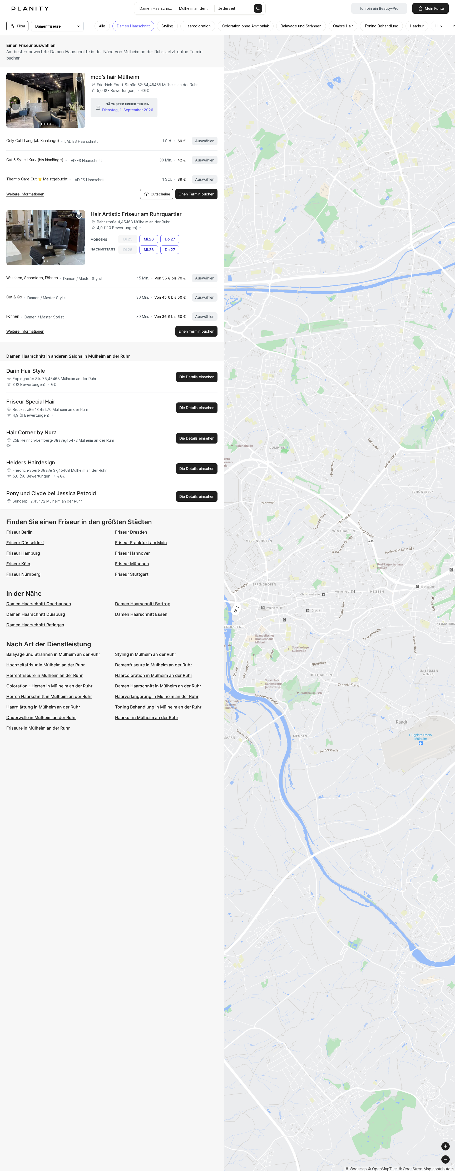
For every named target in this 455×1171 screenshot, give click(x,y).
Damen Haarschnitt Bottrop (142, 603)
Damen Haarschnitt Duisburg (35, 614)
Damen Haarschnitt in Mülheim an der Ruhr (158, 685)
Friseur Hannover (132, 553)
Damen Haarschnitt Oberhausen (38, 603)
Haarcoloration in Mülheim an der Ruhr (153, 675)
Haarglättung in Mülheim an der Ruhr (43, 707)
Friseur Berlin (19, 532)
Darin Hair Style (25, 371)
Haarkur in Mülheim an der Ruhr (146, 717)
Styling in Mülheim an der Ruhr (145, 654)
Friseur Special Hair (30, 401)
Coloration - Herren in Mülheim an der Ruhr (49, 685)
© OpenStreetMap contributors (426, 1169)
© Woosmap (356, 1169)
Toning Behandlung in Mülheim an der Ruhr (158, 707)
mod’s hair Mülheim (115, 77)
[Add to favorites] (79, 79)
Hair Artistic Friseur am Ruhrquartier (136, 214)
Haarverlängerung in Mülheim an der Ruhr (157, 696)
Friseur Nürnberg (23, 574)
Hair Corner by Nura (31, 432)
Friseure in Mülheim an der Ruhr (38, 728)
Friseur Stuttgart (132, 574)
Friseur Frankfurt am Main (141, 542)
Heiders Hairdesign (30, 462)
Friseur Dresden (131, 532)
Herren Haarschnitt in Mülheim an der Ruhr (49, 696)
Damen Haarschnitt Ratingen (35, 624)
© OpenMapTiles (383, 1169)
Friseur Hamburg (23, 553)
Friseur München (132, 563)
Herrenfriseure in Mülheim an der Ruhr (44, 675)
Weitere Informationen (25, 194)
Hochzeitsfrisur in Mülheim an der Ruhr (45, 664)
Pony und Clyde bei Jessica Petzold (51, 493)
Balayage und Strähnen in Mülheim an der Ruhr (53, 654)
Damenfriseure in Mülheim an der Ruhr (153, 664)
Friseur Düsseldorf (25, 542)
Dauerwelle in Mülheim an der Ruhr (41, 717)
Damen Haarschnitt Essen (141, 614)
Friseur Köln (18, 563)
